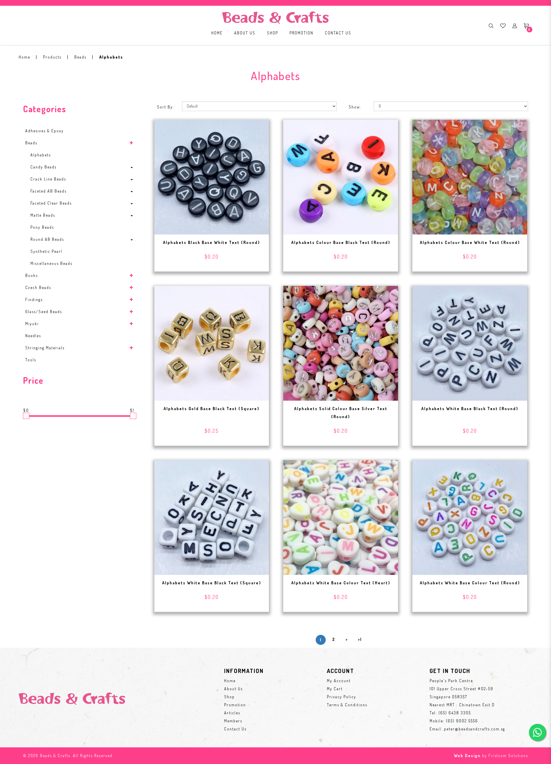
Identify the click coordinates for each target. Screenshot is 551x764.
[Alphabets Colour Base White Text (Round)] (469, 176)
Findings (34, 299)
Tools (30, 359)
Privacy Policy (341, 696)
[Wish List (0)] (503, 25)
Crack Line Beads (48, 179)
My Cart (335, 688)
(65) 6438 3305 (455, 712)
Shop (229, 696)
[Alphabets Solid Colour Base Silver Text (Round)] (340, 342)
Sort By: (165, 106)
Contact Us (235, 728)
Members (233, 720)
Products (52, 57)
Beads (80, 57)
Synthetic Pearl (46, 251)
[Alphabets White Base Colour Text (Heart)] (340, 516)
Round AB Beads (47, 239)
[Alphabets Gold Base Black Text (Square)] (211, 342)
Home (24, 57)
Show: (355, 106)
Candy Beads (43, 166)
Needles (33, 335)
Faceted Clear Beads (51, 203)
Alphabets (111, 57)
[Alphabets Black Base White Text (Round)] (211, 176)
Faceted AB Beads (48, 191)
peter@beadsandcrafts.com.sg (474, 728)
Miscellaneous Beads (51, 263)
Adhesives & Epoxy (44, 130)
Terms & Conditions (347, 704)
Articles (232, 712)
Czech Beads (38, 287)
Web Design (467, 755)
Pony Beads (42, 227)
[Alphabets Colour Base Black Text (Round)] (340, 176)
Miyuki (32, 323)
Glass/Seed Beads (43, 311)
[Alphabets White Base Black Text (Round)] (469, 342)
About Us (233, 688)
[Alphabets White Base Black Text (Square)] (211, 516)
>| (360, 639)
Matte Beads (42, 215)
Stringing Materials (45, 347)
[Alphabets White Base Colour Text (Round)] (469, 516)
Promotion (235, 704)
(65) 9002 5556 (462, 720)
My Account (339, 680)
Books (31, 275)
